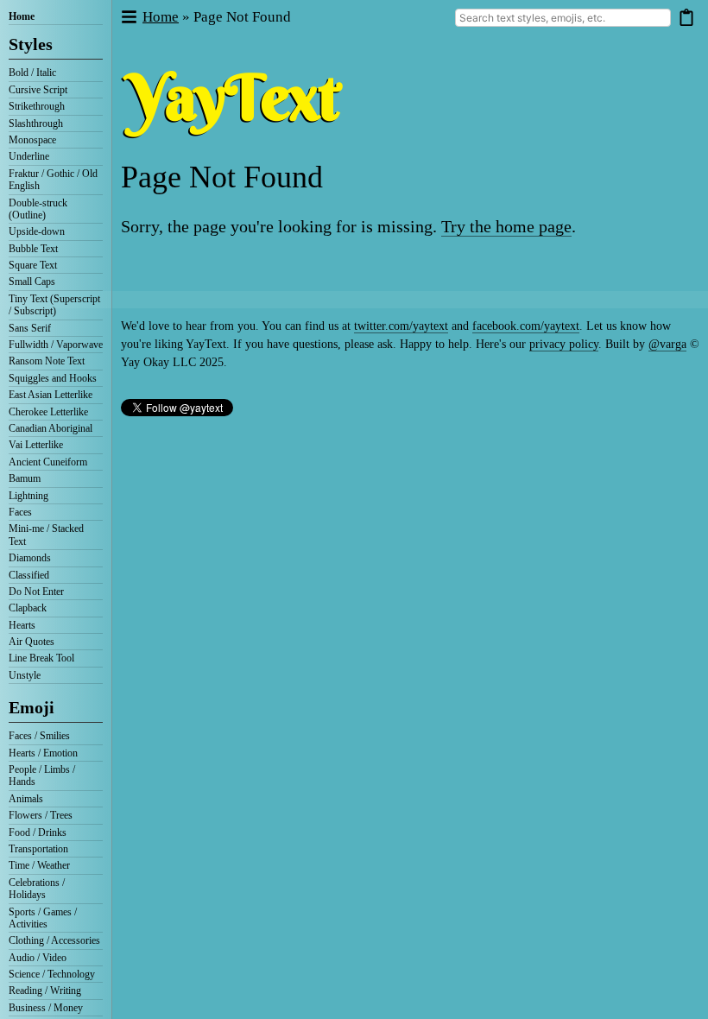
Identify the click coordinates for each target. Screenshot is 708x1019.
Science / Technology (52, 974)
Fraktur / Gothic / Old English (53, 180)
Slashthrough (36, 123)
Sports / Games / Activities (43, 918)
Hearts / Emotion (43, 753)
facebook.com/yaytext (525, 326)
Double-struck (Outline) (38, 209)
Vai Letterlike (36, 445)
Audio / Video (37, 958)
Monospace (32, 140)
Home (22, 16)
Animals (26, 799)
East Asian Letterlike (50, 395)
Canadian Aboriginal (50, 428)
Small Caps (32, 281)
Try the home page (506, 226)
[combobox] (563, 18)
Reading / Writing (45, 990)
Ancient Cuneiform (48, 462)
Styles (31, 44)
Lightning (28, 496)
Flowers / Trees (41, 815)
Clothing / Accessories (54, 940)
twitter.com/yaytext (401, 326)
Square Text (33, 265)
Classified (29, 575)
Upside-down (37, 231)
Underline (29, 156)
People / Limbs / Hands (42, 775)
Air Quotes (31, 642)
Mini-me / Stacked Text (46, 534)
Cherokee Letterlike (48, 412)
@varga (667, 344)
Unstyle (25, 675)
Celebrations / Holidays (37, 889)
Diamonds (30, 558)
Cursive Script (38, 90)
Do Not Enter (36, 591)
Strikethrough (37, 106)
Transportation (38, 849)
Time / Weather (39, 865)
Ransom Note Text (47, 361)
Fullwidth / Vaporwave (56, 345)
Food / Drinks (37, 832)
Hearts (22, 625)
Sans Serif (30, 328)
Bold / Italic (32, 72)
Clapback (28, 608)
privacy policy (563, 344)
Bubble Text (33, 249)
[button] (128, 18)
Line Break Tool (41, 658)
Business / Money (46, 1008)
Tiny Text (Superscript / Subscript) (54, 305)
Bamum (25, 478)
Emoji (31, 707)
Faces (20, 512)
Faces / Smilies (39, 736)
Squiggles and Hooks (53, 378)
